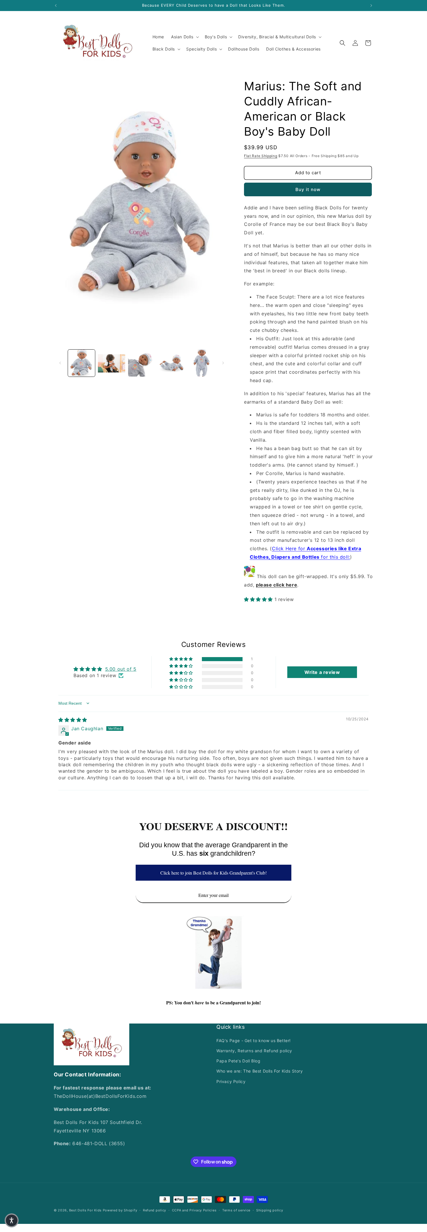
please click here (276, 585)
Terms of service (236, 1210)
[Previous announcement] (55, 5)
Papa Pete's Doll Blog (238, 1060)
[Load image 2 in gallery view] (111, 363)
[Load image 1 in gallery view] (81, 363)
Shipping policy (269, 1210)
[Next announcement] (371, 5)
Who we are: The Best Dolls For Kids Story (259, 1071)
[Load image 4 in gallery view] (171, 363)
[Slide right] (223, 363)
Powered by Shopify (120, 1210)
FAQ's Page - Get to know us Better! (253, 1040)
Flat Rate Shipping (260, 156)
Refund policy (154, 1210)
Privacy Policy (230, 1081)
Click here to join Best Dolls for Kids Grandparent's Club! (213, 873)
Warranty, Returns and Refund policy (254, 1050)
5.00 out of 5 (121, 669)
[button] (184, 37)
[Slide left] (60, 363)
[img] (72, 720)
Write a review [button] (322, 672)
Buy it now (307, 189)
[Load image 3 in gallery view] (141, 363)
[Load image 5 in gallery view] (201, 363)
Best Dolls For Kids (85, 1210)
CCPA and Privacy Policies (194, 1210)
